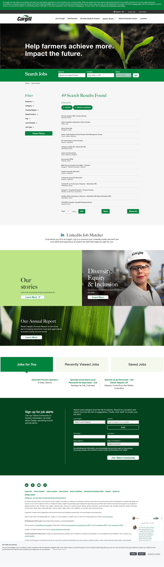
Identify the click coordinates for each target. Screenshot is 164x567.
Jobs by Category (39, 491)
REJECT (141, 554)
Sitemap (108, 491)
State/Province (30, 114)
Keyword (61, 72)
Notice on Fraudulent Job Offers (113, 6)
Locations (143, 18)
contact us (80, 6)
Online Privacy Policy (60, 549)
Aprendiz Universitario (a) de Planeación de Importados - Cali (83, 381)
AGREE (133, 554)
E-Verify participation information (60, 529)
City (26, 118)
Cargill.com (28, 491)
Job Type (28, 127)
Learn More (35, 297)
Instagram (45, 485)
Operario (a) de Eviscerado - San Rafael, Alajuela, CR (119, 381)
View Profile (142, 12)
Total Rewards (72, 18)
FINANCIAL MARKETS (84, 107)
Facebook (33, 485)
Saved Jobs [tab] (137, 364)
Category (28, 106)
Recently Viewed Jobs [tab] (82, 364)
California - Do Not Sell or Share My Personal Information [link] (45, 498)
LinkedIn (26, 485)
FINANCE (68, 107)
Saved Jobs (131, 12)
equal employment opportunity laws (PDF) (78, 525)
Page (63, 211)
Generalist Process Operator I (45, 379)
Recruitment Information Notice (94, 491)
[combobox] (100, 75)
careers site (137, 4)
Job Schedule (30, 123)
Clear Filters (39, 133)
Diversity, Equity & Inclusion (90, 18)
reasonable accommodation (43, 525)
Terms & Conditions (76, 491)
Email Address (79, 441)
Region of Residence (114, 441)
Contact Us (116, 491)
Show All (133, 211)
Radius (118, 72)
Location (90, 72)
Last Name (111, 433)
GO (135, 75)
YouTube (39, 485)
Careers (27, 83)
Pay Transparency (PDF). (116, 525)
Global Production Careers (128, 18)
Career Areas (108, 18)
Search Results (36, 83)
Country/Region (31, 110)
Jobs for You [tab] (26, 364)
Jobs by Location (52, 491)
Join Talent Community (123, 457)
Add (123, 427)
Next (105, 211)
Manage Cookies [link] (30, 495)
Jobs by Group (63, 491)
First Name (78, 433)
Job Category (78, 419)
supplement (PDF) (101, 525)
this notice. (110, 516)
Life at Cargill (60, 18)
